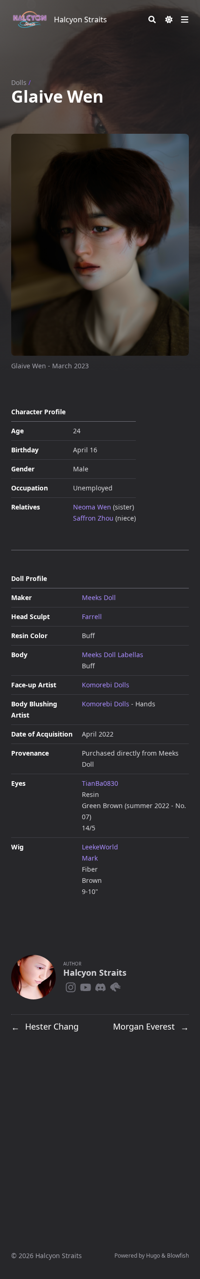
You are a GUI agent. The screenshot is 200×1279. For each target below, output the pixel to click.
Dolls (19, 82)
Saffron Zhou (93, 518)
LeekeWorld (100, 846)
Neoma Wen (92, 506)
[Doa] (115, 985)
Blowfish (178, 1255)
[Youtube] (85, 985)
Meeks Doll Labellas (112, 654)
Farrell (92, 616)
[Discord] (100, 985)
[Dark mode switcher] (169, 19)
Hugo (153, 1255)
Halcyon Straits (80, 19)
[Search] (152, 19)
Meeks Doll (99, 597)
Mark (90, 858)
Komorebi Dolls (105, 684)
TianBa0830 (100, 783)
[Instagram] (70, 985)
